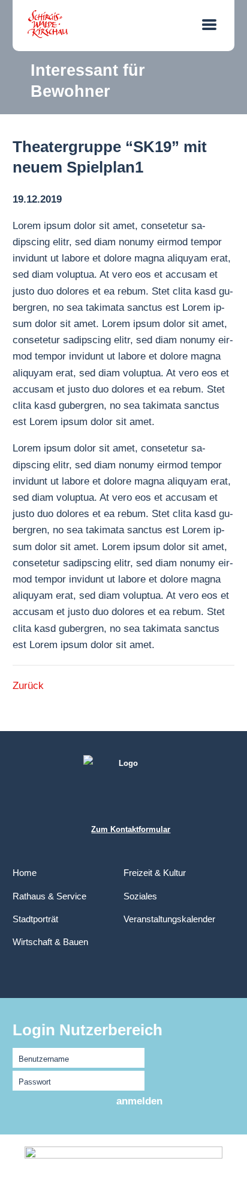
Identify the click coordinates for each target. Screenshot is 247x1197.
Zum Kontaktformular (130, 829)
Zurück (28, 685)
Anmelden (139, 1101)
